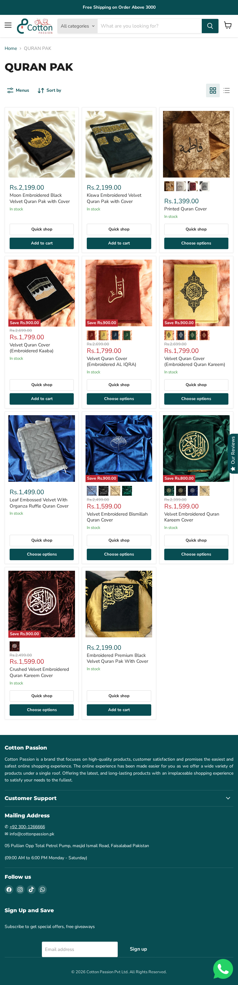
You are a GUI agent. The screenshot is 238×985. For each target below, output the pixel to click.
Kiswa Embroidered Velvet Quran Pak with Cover (114, 198)
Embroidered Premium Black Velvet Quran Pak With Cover (117, 658)
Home (11, 48)
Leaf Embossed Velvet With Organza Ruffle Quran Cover (39, 503)
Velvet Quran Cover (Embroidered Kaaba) (32, 348)
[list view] (226, 90)
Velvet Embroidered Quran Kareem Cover (191, 517)
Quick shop (41, 229)
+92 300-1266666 (27, 827)
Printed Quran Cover (185, 209)
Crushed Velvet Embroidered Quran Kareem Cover (39, 672)
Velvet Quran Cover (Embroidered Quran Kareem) (194, 361)
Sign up (138, 949)
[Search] (210, 26)
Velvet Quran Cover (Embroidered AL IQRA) (111, 361)
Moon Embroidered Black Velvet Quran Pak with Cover (40, 198)
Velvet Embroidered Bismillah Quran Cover (117, 517)
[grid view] (213, 90)
